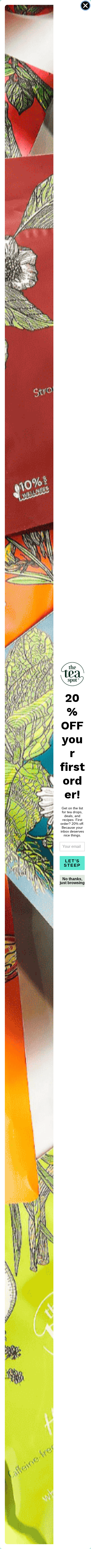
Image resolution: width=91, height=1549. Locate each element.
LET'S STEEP (72, 863)
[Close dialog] (85, 5)
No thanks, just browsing (72, 881)
